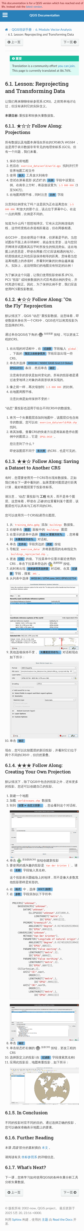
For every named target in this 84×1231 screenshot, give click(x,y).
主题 (45, 1219)
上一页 (15, 42)
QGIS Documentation (44, 15)
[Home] (6, 29)
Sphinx (16, 1219)
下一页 (68, 42)
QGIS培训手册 (22, 29)
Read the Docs (62, 1219)
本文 (45, 1147)
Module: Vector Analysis (53, 29)
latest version (34, 6)
